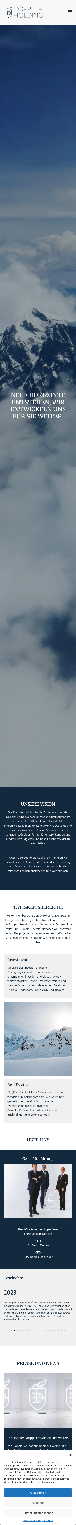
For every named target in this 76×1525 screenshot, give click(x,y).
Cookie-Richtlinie (32, 1520)
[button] (70, 1455)
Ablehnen (38, 1503)
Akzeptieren (38, 1492)
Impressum (47, 1520)
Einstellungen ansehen (38, 1513)
